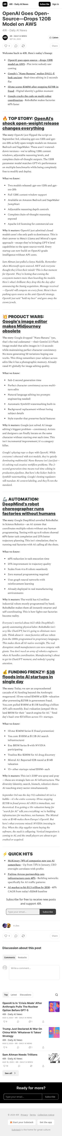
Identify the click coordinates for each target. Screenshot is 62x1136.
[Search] (57, 995)
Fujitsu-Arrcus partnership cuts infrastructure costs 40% (26, 876)
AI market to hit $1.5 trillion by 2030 (29, 887)
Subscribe (44, 4)
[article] (31, 1012)
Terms (33, 1114)
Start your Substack (23, 1122)
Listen (55, 37)
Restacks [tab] (22, 957)
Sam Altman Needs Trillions (19, 1054)
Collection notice (46, 1114)
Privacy (24, 1114)
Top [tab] (6, 994)
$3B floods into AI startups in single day (28, 676)
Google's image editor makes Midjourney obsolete (24, 326)
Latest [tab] (14, 994)
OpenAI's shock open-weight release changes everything (30, 123)
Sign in (55, 4)
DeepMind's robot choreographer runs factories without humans (29, 508)
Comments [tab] (9, 957)
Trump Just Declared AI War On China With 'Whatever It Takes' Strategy (22, 1032)
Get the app (46, 1122)
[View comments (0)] (16, 46)
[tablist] (15, 957)
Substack (16, 1129)
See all (8, 1073)
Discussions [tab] (25, 994)
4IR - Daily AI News (18, 36)
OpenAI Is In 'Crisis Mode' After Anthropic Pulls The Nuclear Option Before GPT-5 (22, 1007)
